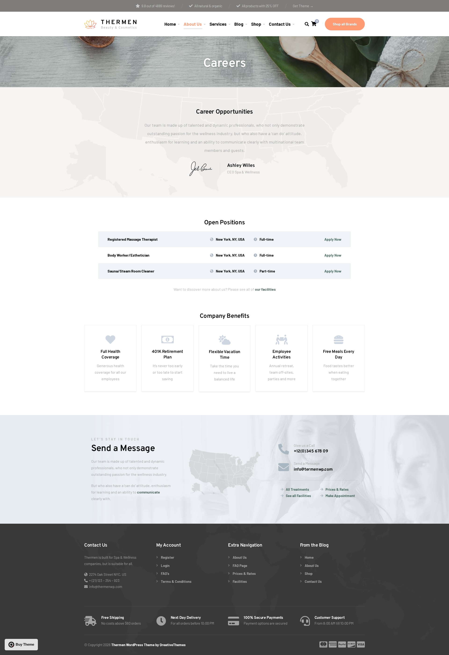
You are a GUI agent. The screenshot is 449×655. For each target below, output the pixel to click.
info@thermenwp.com (105, 586)
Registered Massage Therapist (133, 239)
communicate (148, 492)
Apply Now (332, 239)
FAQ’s (165, 573)
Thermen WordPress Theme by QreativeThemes (148, 645)
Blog (238, 24)
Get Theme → (303, 6)
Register (167, 557)
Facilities (240, 581)
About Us (193, 24)
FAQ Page (240, 565)
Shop (256, 24)
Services (218, 24)
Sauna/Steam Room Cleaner (131, 271)
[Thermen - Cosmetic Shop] (110, 24)
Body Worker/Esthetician (128, 255)
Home (170, 24)
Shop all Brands (345, 24)
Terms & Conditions (176, 581)
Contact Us (280, 24)
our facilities (265, 289)
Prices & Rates (244, 573)
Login (165, 565)
